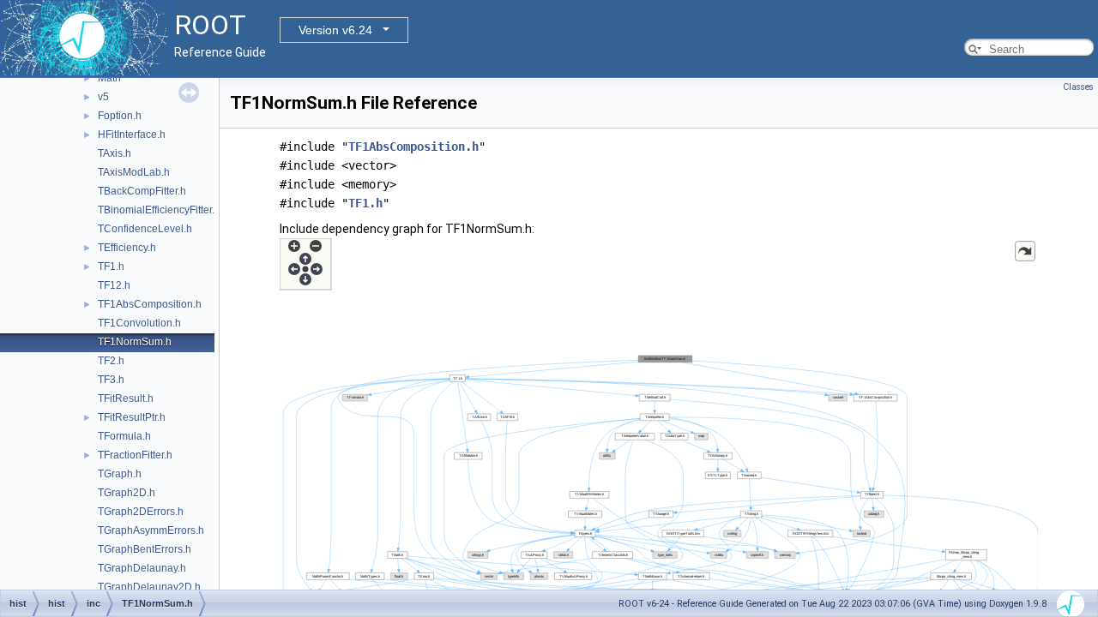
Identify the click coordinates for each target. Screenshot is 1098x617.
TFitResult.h (126, 398)
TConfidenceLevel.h (145, 229)
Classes (1078, 87)
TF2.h (111, 361)
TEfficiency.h (127, 248)
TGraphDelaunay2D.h (149, 587)
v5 (103, 97)
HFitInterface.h (132, 135)
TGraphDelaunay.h (142, 568)
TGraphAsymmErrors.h (151, 530)
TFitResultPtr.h (132, 417)
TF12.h (114, 285)
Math (109, 78)
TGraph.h (120, 474)
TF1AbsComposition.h (150, 304)
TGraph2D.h (126, 493)
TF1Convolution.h (139, 323)
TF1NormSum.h (135, 342)
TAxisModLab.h (134, 172)
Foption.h (120, 116)
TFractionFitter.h (135, 455)
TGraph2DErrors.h (141, 512)
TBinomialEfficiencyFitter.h (159, 210)
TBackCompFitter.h (142, 191)
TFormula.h (124, 436)
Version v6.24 (335, 30)
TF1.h (111, 267)
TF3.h (111, 380)
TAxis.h (114, 153)
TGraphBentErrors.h (144, 549)
